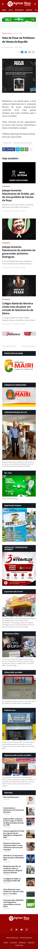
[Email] (29, 52)
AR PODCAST (19, 10)
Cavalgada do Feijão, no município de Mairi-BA (12, 880)
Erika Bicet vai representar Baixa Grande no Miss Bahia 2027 (13, 858)
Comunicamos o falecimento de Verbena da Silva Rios (13, 810)
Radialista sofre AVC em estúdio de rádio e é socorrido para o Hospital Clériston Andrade (12, 869)
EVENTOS (29, 10)
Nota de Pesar (18, 33)
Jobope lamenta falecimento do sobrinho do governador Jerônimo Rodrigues (18, 251)
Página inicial (7, 33)
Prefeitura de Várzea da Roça (22, 143)
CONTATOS (19, 945)
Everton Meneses (26, 938)
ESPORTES (22, 943)
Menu (3, 4)
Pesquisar (35, 4)
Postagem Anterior (9, 346)
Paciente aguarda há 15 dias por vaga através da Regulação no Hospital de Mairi (13, 834)
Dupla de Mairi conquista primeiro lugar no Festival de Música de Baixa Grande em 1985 (13, 822)
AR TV (11, 10)
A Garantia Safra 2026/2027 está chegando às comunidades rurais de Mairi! (13, 903)
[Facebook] (22, 52)
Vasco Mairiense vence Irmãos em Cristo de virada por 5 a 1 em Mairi (13, 891)
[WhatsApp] (33, 52)
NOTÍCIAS (13, 943)
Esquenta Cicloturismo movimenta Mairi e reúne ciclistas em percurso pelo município (13, 846)
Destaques (6, 186)
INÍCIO (4, 10)
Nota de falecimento (11, 797)
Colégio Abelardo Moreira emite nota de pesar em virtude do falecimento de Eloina (17, 308)
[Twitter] (25, 52)
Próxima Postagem (28, 346)
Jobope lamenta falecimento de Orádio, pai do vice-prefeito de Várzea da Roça (18, 195)
